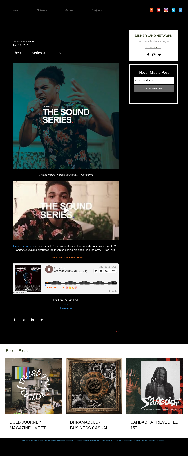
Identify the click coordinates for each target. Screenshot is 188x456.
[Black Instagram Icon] (154, 55)
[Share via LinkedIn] (32, 319)
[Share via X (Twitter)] (23, 319)
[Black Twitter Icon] (160, 55)
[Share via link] (41, 319)
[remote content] (66, 279)
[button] (103, 10)
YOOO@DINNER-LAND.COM (130, 441)
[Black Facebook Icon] (148, 55)
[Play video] (66, 210)
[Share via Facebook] (14, 319)
